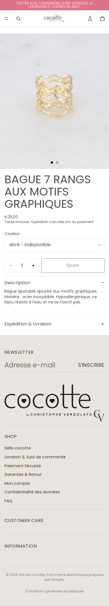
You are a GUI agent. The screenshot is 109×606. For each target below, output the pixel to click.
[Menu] (6, 18)
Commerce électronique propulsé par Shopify (74, 577)
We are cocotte (32, 574)
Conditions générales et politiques (54, 591)
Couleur (12, 233)
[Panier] (102, 19)
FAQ (8, 501)
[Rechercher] (18, 19)
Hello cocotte (17, 448)
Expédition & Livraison (27, 324)
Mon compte (17, 483)
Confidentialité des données (32, 492)
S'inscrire (91, 365)
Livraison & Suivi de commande (35, 457)
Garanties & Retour (23, 474)
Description (17, 282)
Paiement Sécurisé (22, 465)
